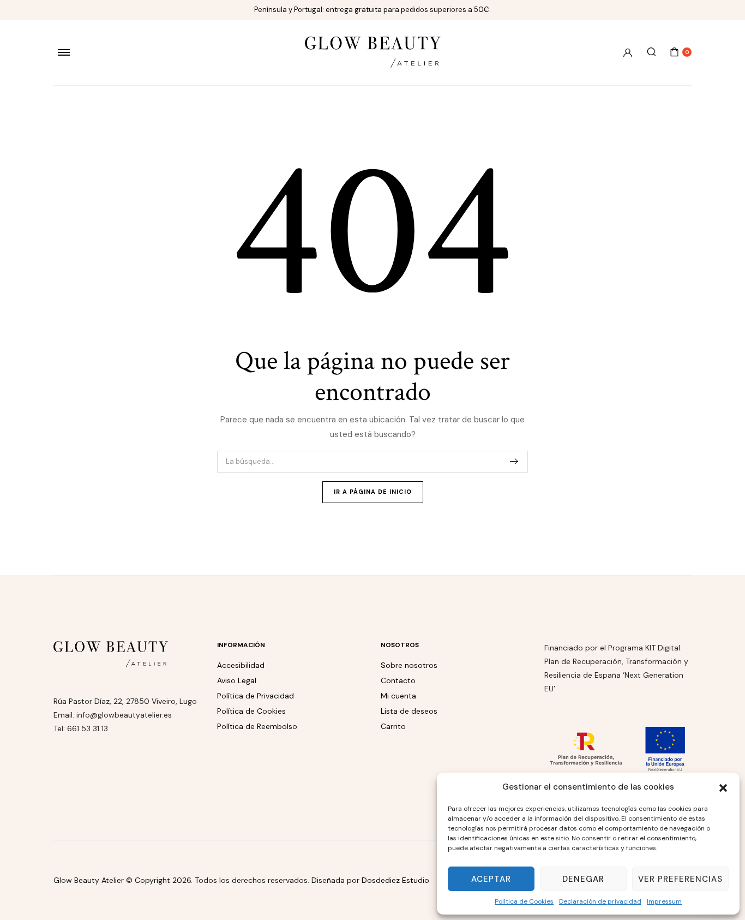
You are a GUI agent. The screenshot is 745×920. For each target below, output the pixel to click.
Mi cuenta (398, 696)
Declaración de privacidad (600, 901)
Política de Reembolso (257, 726)
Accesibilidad (241, 665)
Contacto (398, 680)
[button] (723, 786)
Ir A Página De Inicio (373, 491)
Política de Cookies (524, 901)
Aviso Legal (236, 680)
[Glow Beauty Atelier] (373, 52)
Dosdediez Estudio (395, 880)
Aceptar (491, 879)
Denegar (583, 879)
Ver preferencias (680, 879)
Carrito (393, 726)
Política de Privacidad (255, 696)
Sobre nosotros (409, 665)
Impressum (664, 901)
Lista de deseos (409, 711)
